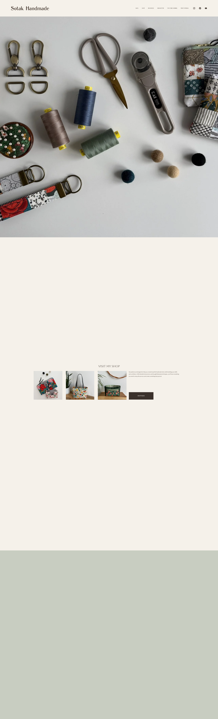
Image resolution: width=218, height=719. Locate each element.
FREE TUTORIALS (185, 8)
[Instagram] (194, 8)
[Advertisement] (109, 538)
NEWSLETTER (160, 8)
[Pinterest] (200, 8)
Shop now (141, 396)
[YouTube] (206, 8)
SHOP (143, 8)
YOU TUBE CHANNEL (172, 8)
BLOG (137, 8)
